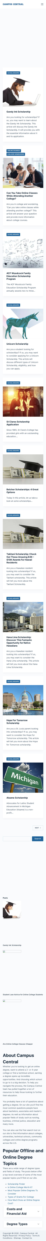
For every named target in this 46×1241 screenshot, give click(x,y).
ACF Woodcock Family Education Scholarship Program (19, 276)
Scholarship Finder (16, 1184)
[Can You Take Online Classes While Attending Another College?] (23, 173)
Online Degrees (13, 151)
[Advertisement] (23, 32)
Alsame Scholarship (17, 797)
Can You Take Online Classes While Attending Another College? (22, 196)
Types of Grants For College (21, 1197)
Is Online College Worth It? (20, 1187)
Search (37, 838)
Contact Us (27, 1238)
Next (37, 828)
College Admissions (15, 154)
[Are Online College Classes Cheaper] (23, 1020)
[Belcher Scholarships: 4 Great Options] (23, 469)
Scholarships (13, 73)
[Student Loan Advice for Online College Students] (23, 970)
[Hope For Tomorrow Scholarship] (23, 700)
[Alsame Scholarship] (23, 778)
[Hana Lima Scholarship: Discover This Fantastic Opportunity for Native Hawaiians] (23, 617)
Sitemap (17, 1238)
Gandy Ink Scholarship (18, 111)
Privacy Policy (25, 1235)
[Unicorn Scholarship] (23, 324)
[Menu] (42, 4)
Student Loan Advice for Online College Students (23, 995)
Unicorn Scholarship (17, 344)
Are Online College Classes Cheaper (18, 1044)
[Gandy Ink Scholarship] (23, 91)
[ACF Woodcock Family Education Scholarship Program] (23, 253)
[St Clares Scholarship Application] (23, 402)
